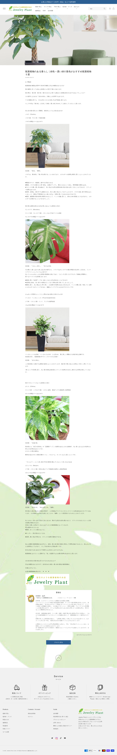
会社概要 (55, 713)
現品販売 (5, 726)
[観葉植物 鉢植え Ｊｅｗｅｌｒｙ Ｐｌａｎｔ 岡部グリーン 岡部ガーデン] (47, 580)
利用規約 (55, 729)
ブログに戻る (58, 642)
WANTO (89, 635)
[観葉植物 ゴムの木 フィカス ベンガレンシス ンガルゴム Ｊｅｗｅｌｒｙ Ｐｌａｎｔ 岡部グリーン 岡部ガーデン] (47, 329)
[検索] (105, 8)
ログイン (30, 716)
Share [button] (29, 82)
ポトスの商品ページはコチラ (34, 393)
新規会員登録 (31, 713)
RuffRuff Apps (82, 635)
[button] (4, 9)
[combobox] (97, 8)
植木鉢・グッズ (7, 716)
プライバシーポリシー (59, 719)
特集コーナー (6, 729)
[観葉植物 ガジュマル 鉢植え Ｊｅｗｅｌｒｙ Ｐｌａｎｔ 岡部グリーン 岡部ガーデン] (48, 490)
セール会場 (6, 732)
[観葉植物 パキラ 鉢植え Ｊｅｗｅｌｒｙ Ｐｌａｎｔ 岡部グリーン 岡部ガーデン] (47, 146)
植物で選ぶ (6, 713)
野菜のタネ (6, 719)
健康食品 (5, 722)
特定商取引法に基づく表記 (60, 716)
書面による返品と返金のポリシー (62, 726)
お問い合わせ (57, 722)
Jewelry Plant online (12, 750)
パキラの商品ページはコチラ (34, 121)
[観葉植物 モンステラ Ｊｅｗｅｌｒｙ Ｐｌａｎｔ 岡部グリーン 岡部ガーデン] (47, 241)
